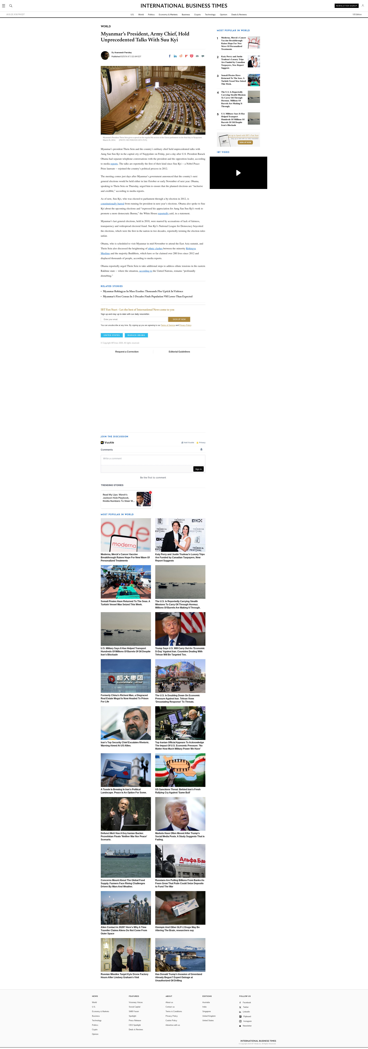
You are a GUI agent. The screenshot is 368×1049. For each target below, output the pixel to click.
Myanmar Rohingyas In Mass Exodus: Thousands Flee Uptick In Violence (143, 291)
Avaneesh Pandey (123, 52)
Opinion (223, 14)
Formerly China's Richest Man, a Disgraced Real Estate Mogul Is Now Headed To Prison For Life (124, 698)
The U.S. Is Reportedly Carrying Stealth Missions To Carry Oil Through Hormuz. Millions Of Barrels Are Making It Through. (177, 604)
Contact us (170, 1007)
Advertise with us (173, 1025)
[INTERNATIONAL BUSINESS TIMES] (184, 6)
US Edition (357, 14)
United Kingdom (209, 1016)
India (204, 1007)
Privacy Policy (185, 325)
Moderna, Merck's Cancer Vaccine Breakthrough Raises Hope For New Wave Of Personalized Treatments (125, 557)
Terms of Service (168, 325)
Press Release (135, 1020)
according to (145, 270)
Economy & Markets (168, 14)
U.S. (132, 14)
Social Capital (134, 1007)
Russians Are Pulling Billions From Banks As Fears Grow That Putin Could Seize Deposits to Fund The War (179, 883)
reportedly (163, 213)
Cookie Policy (171, 1020)
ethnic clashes (155, 248)
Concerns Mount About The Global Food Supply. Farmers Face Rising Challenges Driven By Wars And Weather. (123, 883)
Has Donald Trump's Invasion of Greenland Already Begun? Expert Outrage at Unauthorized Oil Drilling (178, 977)
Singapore (206, 1011)
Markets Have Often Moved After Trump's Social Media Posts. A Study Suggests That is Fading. (180, 836)
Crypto (197, 14)
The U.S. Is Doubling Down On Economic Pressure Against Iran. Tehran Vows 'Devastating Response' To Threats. (177, 698)
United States (208, 1020)
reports (114, 163)
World (141, 14)
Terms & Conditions (174, 1011)
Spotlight (132, 1016)
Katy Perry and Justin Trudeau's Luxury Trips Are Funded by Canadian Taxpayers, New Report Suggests (180, 557)
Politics (151, 14)
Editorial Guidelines (179, 351)
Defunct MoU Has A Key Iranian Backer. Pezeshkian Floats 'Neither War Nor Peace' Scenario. (124, 836)
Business (186, 14)
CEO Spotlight (135, 1025)
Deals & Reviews (239, 14)
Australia (206, 1002)
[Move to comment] (202, 56)
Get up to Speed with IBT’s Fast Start (243, 136)
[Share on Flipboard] (186, 56)
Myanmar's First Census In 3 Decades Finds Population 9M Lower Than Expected (147, 296)
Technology (210, 14)
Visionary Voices (136, 1002)
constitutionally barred (112, 203)
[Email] (197, 56)
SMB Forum (134, 1011)
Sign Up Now (245, 142)
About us (169, 1002)
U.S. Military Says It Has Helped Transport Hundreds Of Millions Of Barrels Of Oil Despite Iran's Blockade (126, 651)
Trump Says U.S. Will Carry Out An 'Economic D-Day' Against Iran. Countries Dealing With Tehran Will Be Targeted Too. (180, 651)
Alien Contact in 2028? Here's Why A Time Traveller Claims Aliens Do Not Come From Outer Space (124, 930)
